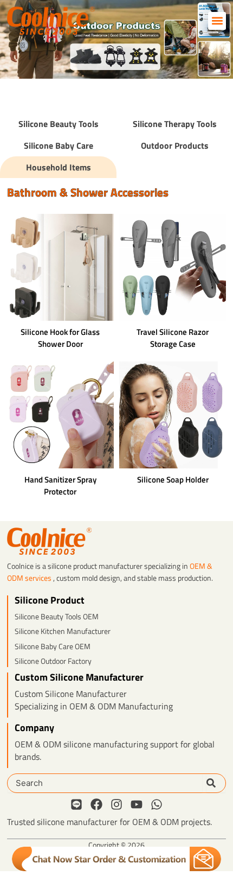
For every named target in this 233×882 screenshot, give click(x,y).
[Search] (215, 783)
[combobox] (105, 783)
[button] (217, 21)
